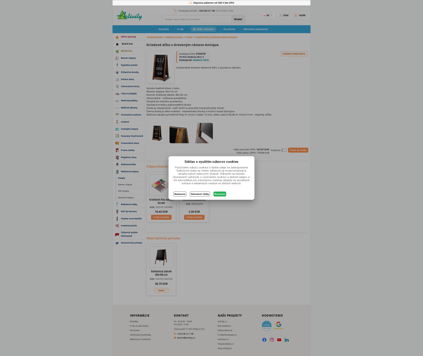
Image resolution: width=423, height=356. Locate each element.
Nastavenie (179, 194)
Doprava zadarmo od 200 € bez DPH (213, 2)
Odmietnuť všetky (200, 194)
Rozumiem (219, 194)
